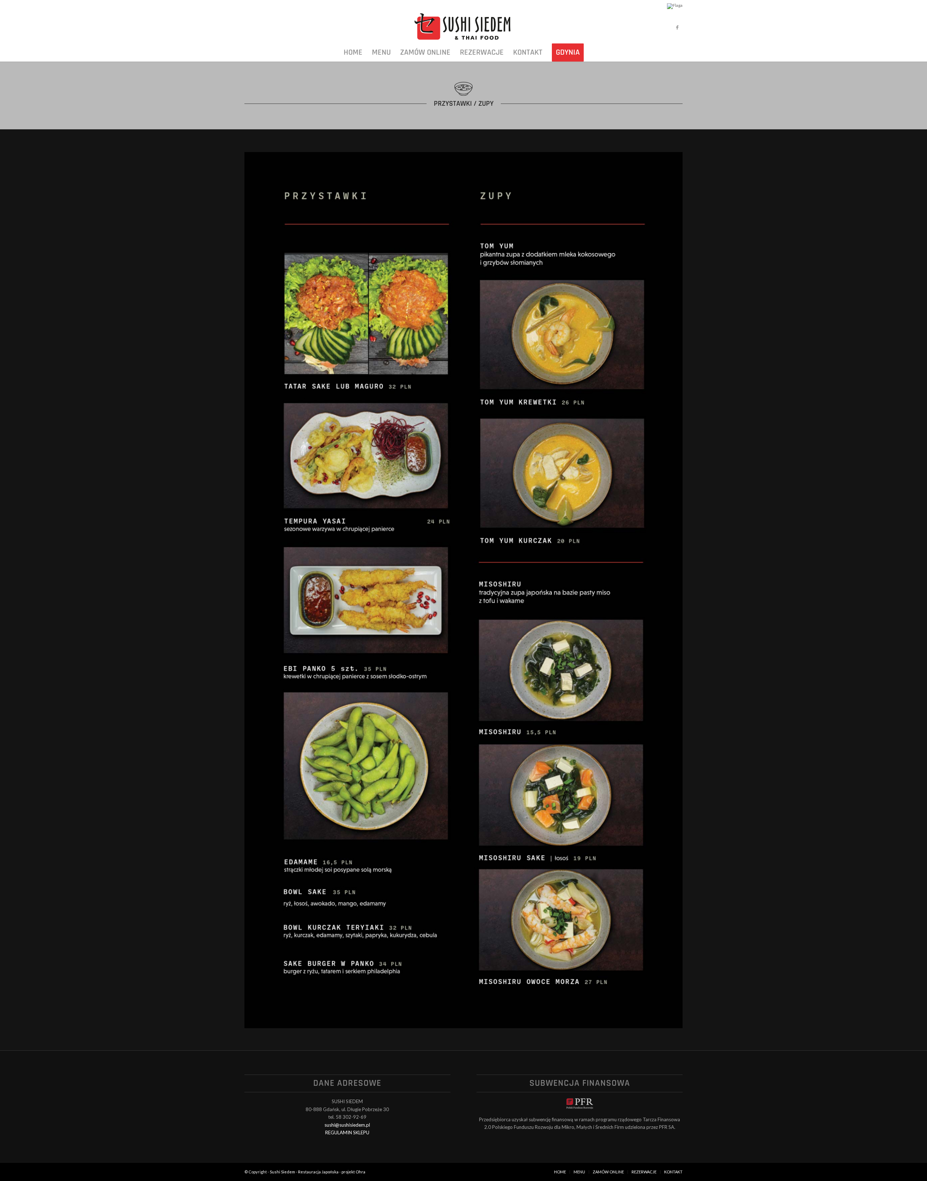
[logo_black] (463, 27)
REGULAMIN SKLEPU (347, 1132)
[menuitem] (353, 52)
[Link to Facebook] (677, 27)
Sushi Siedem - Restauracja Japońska (304, 1171)
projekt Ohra (353, 1171)
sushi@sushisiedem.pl (347, 1125)
